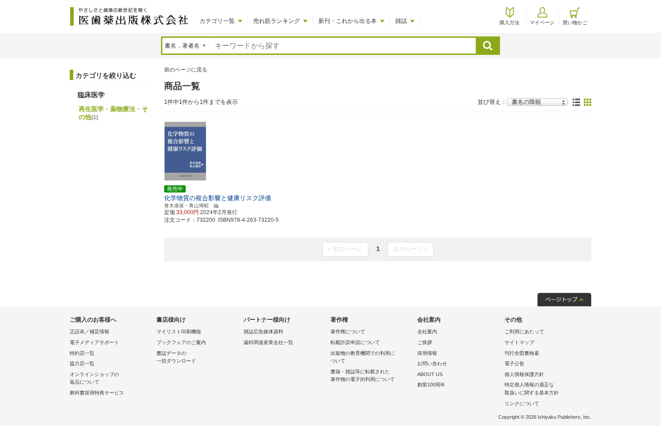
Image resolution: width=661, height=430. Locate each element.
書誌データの (176, 357)
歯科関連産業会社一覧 (268, 342)
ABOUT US (429, 374)
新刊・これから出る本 (347, 21)
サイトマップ (519, 342)
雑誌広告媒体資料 (263, 331)
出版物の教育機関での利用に (362, 357)
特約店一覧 (82, 353)
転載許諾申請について (355, 342)
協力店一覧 (82, 363)
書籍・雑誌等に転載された (362, 375)
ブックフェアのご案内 (181, 342)
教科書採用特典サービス (97, 392)
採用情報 (427, 353)
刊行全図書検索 (522, 353)
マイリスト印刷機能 (178, 331)
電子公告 (514, 363)
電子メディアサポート (94, 342)
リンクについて (522, 403)
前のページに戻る (185, 70)
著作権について (347, 331)
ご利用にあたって (524, 331)
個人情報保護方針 (524, 374)
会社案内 (427, 331)
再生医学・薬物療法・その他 (113, 113)
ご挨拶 (424, 342)
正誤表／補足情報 (89, 331)
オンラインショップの (94, 378)
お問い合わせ (432, 363)
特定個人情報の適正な (532, 388)
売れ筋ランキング (276, 21)
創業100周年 (431, 384)
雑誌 (401, 21)
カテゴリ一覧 (217, 21)
